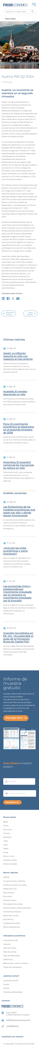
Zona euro (7, 829)
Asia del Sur (8, 919)
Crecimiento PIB (10, 940)
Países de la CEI (10, 889)
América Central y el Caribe (15, 885)
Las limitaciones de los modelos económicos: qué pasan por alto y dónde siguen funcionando (19, 511)
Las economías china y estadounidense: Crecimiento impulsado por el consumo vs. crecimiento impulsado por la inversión (17, 593)
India (5, 841)
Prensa (6, 988)
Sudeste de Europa (11, 923)
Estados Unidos (10, 860)
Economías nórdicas (12, 912)
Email (6, 788)
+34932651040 (12, 1026)
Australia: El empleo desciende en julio (15, 393)
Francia (6, 833)
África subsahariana (11, 927)
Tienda (6, 984)
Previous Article (10, 313)
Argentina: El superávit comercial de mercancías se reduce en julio (18, 465)
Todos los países (10, 864)
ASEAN (6, 877)
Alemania (7, 837)
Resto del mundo (10, 916)
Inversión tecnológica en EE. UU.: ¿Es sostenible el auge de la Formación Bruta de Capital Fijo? (18, 637)
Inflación (7, 944)
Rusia (5, 852)
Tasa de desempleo (11, 956)
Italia (5, 845)
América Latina (9, 900)
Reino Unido (8, 856)
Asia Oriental (8, 893)
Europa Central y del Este (14, 881)
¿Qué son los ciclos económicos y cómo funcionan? (15, 551)
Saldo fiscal (8, 959)
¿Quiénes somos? (11, 980)
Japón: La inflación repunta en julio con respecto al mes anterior (18, 356)
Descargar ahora (14, 718)
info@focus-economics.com (18, 1020)
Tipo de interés (9, 948)
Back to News (10, 18)
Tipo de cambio (10, 952)
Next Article (30, 313)
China (5, 826)
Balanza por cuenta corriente (15, 963)
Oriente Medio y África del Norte (17, 908)
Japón (6, 849)
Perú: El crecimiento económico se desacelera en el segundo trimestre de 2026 (18, 428)
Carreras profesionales (12, 992)
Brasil (5, 822)
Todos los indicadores (12, 967)
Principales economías (13, 904)
